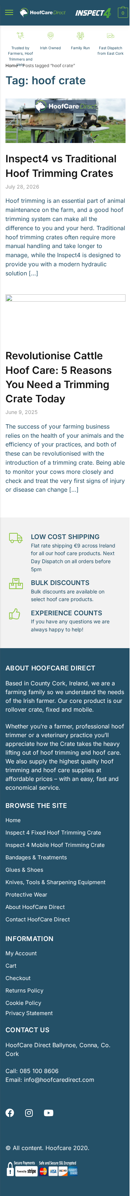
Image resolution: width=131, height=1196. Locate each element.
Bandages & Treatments (36, 857)
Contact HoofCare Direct (37, 919)
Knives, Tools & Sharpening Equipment (55, 882)
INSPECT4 (93, 13)
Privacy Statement (29, 1013)
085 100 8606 (38, 1071)
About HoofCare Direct (35, 906)
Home (11, 65)
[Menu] (11, 13)
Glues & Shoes (24, 869)
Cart (10, 965)
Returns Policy (24, 990)
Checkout (18, 978)
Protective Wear (26, 894)
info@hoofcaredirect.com (59, 1079)
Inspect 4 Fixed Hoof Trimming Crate (53, 832)
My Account (21, 953)
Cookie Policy (23, 1002)
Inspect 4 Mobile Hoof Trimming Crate (55, 844)
